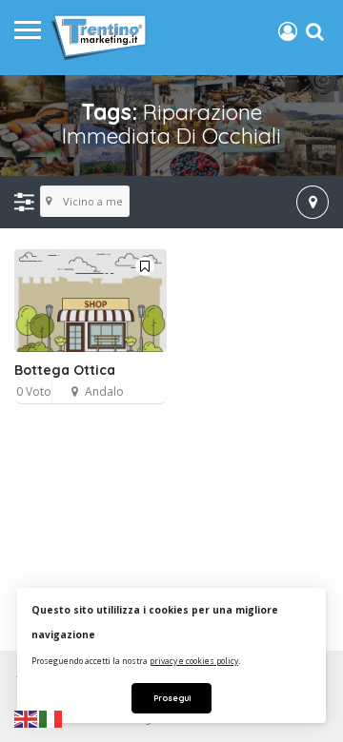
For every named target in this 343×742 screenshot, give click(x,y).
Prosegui (172, 698)
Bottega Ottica (64, 370)
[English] (26, 718)
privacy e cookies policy (194, 660)
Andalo (104, 391)
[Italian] (51, 718)
